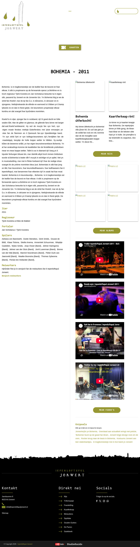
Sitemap (5, 513)
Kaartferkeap (69, 510)
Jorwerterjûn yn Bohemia (86, 431)
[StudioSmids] (74, 544)
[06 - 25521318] (3, 504)
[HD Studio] (59, 544)
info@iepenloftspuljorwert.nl (17, 507)
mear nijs (106, 154)
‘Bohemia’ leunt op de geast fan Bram (91, 435)
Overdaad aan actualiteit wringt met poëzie (117, 431)
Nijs (65, 496)
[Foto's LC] (90, 178)
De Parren (68, 527)
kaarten (74, 47)
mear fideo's (106, 410)
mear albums (107, 231)
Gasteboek (68, 531)
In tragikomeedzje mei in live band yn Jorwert (112, 442)
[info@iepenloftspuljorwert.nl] (3, 507)
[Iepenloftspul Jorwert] (16, 15)
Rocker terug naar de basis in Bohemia (98, 438)
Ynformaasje (69, 501)
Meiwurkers (68, 514)
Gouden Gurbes (70, 523)
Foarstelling (68, 505)
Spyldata (67, 518)
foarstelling (128, 11)
